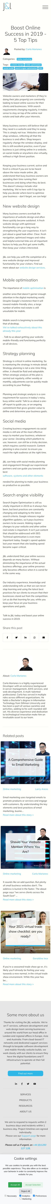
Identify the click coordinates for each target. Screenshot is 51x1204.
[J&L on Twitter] (28, 1083)
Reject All (25, 1191)
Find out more (25, 1073)
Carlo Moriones (34, 49)
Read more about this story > (18, 814)
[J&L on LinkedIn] (16, 1083)
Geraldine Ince (40, 958)
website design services (32, 267)
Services (25, 1094)
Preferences (41, 1196)
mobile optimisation (33, 65)
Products (25, 1100)
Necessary (12, 1196)
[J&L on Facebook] (22, 1083)
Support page (29, 1135)
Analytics (26, 1196)
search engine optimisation (26, 68)
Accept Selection (33, 1184)
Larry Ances (41, 789)
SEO (40, 68)
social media (8, 68)
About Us (25, 1111)
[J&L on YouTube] (34, 1083)
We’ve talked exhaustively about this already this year (22, 329)
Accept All (15, 1184)
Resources (25, 1105)
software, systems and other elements (23, 475)
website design (17, 65)
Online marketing (24, 59)
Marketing (26, 1199)
